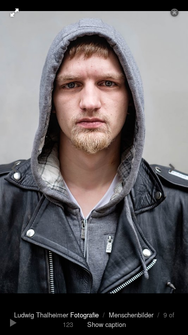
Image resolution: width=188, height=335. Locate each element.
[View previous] (15, 167)
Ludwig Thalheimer (56, 314)
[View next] (173, 167)
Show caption (106, 324)
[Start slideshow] (13, 322)
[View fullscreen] (10, 12)
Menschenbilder (131, 314)
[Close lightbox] (175, 12)
